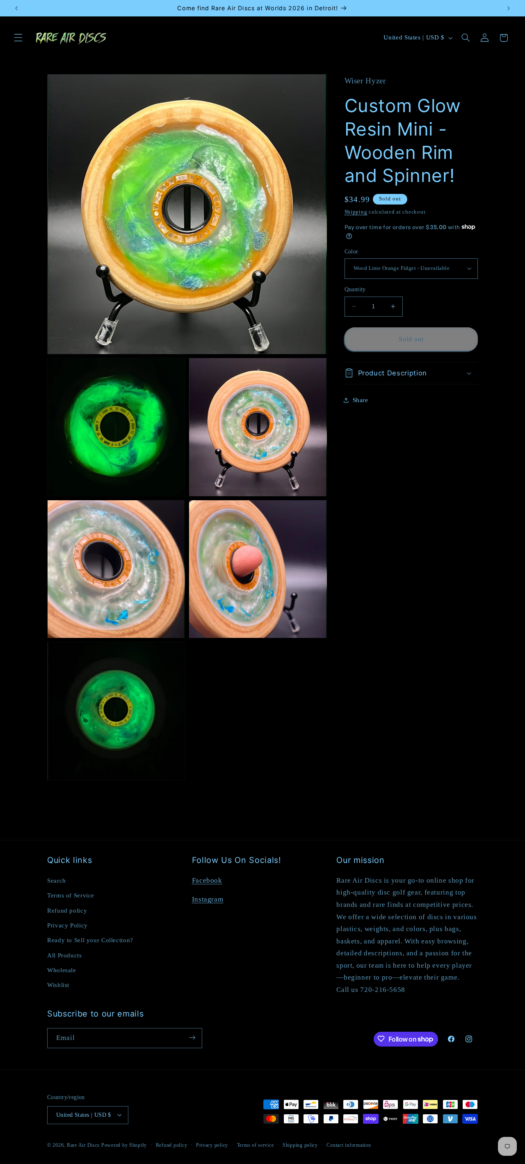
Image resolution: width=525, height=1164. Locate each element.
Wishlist (58, 985)
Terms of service (255, 1144)
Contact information (348, 1144)
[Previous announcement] (16, 8)
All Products (64, 955)
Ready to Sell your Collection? (90, 940)
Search (56, 880)
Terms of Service (70, 895)
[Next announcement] (509, 8)
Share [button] (360, 400)
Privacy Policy (67, 925)
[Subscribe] (192, 1038)
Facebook (207, 880)
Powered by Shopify (124, 1144)
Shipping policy (300, 1144)
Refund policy (67, 910)
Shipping (356, 211)
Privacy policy (212, 1144)
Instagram (208, 899)
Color (351, 251)
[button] (18, 37)
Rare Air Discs (83, 1144)
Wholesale (61, 969)
